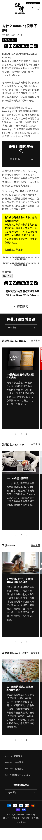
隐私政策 (25, 818)
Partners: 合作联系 (14, 762)
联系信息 (22, 822)
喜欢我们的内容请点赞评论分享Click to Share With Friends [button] (23, 293)
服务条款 (35, 818)
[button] (3, 8)
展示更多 (7, 276)
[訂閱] (32, 159)
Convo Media (20, 815)
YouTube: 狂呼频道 (14, 768)
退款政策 (15, 818)
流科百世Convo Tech (13, 444)
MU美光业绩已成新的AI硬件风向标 (20, 376)
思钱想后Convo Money (14, 340)
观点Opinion (8, 545)
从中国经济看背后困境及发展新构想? (20, 688)
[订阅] (34, 327)
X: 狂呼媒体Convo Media (17, 775)
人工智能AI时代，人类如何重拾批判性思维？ (20, 581)
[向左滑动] (15, 434)
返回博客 (22, 306)
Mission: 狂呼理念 (14, 756)
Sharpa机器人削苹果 (17, 478)
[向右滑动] (26, 434)
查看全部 (35, 340)
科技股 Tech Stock (9, 40)
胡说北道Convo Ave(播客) (16, 652)
